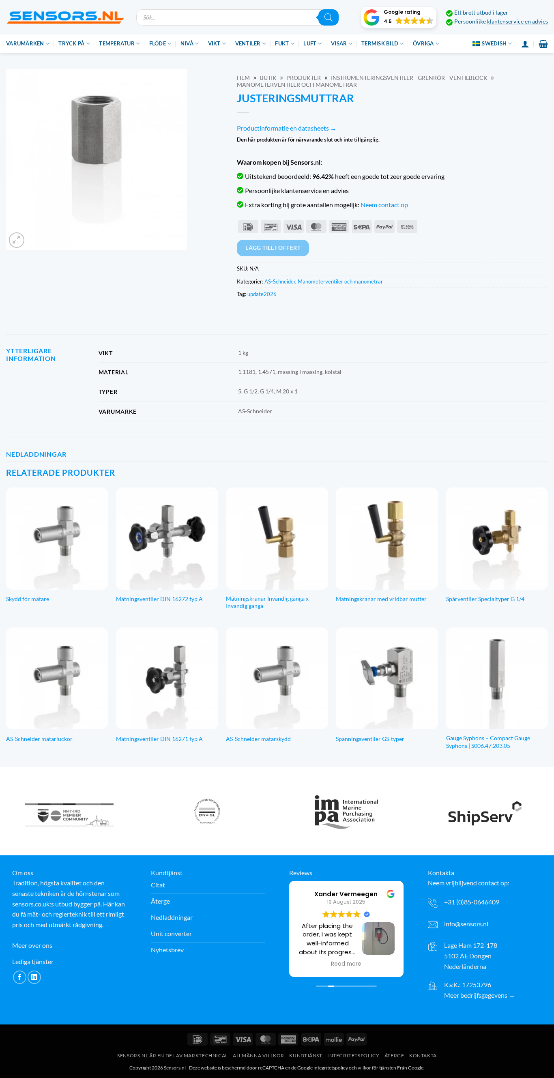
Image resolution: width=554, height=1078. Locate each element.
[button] (398, 17)
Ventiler (248, 43)
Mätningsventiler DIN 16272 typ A (159, 598)
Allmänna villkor (258, 1055)
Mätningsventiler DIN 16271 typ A (159, 738)
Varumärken (25, 43)
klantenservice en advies (517, 21)
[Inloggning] (525, 44)
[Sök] (328, 17)
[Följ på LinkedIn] (34, 977)
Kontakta (423, 1055)
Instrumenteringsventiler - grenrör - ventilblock (409, 78)
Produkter (303, 78)
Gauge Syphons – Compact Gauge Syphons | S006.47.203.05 (488, 741)
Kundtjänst (305, 1055)
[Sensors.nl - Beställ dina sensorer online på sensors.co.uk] (65, 17)
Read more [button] (346, 964)
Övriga (423, 43)
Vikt (214, 43)
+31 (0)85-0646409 (471, 902)
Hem (243, 78)
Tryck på (71, 43)
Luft (309, 43)
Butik (268, 78)
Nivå (186, 43)
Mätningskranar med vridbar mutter (381, 598)
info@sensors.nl (466, 924)
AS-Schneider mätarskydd (258, 738)
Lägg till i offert (273, 247)
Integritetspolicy (353, 1055)
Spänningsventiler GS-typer (370, 738)
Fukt (282, 43)
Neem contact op (384, 204)
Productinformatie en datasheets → (287, 128)
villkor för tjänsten (377, 1067)
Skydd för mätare (27, 598)
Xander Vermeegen (346, 894)
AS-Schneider (279, 281)
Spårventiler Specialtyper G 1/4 (485, 598)
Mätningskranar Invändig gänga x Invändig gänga (267, 602)
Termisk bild (379, 43)
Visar (339, 43)
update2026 (262, 294)
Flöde (157, 43)
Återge (394, 1055)
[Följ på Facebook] (19, 977)
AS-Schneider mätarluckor (39, 738)
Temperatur (117, 43)
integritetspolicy (331, 1067)
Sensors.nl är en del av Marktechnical (172, 1055)
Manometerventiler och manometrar (297, 85)
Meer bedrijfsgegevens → (479, 995)
